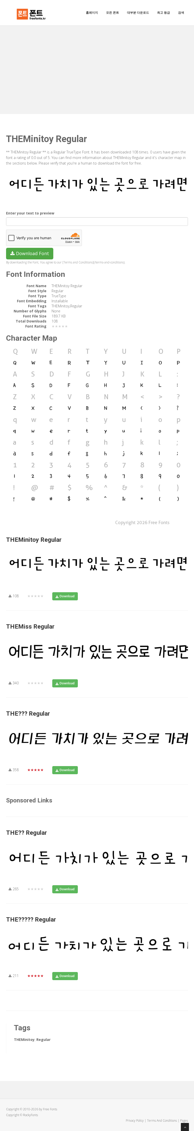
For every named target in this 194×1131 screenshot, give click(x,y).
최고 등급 (163, 12)
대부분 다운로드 (138, 12)
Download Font (32, 253)
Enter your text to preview (30, 213)
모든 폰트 (112, 12)
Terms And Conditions (162, 1120)
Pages (184, 1120)
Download (67, 596)
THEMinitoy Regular (34, 539)
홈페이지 (92, 12)
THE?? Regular (26, 832)
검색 (181, 12)
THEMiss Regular (30, 626)
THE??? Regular (28, 713)
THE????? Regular (31, 919)
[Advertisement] (97, 63)
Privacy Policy (135, 1120)
